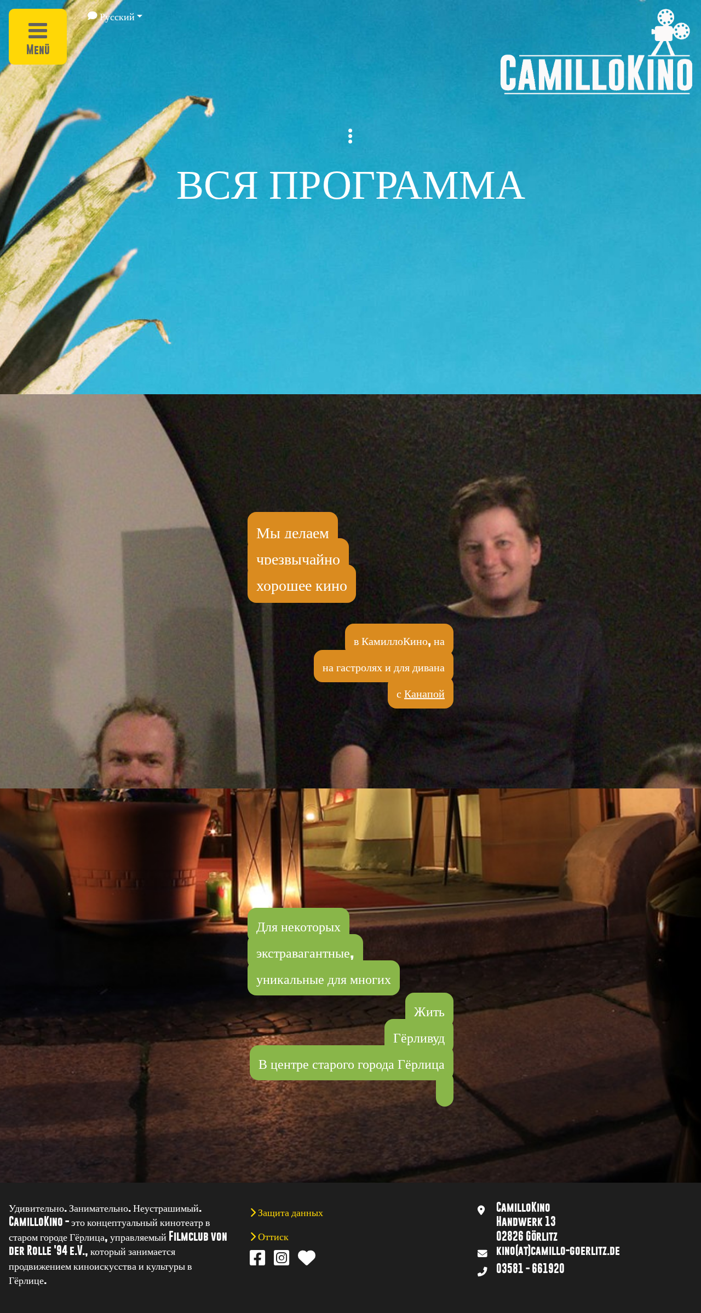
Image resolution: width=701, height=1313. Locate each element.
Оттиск (272, 1235)
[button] (115, 16)
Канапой (424, 692)
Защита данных (289, 1211)
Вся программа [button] (350, 179)
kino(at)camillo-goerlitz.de (558, 1250)
